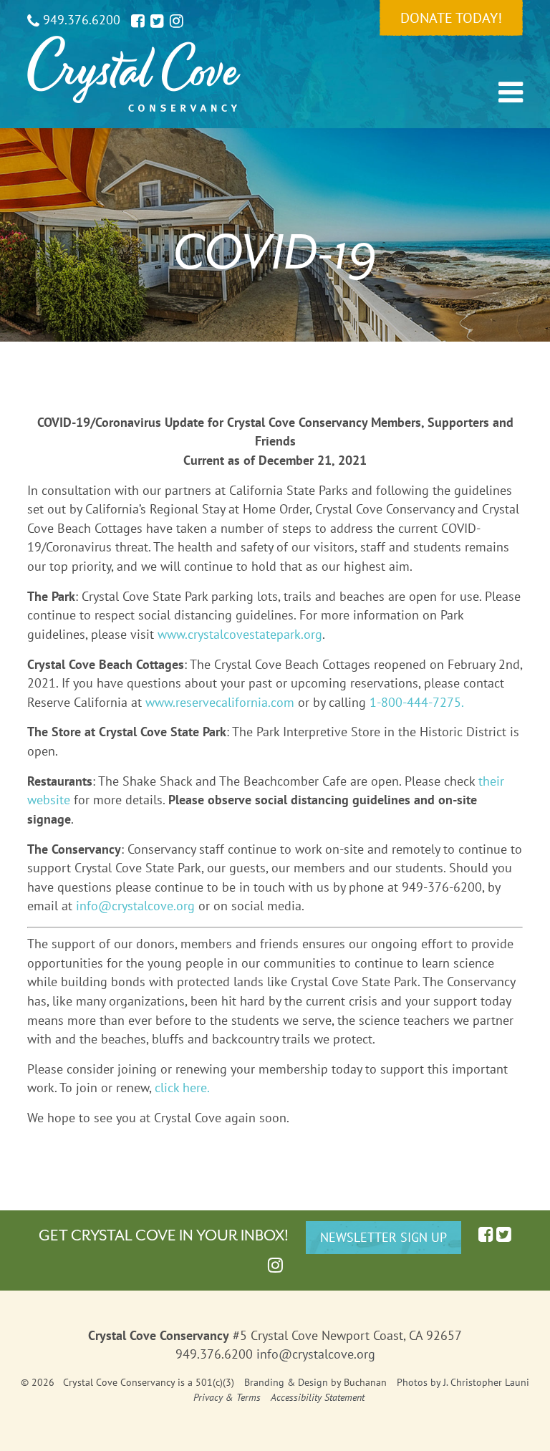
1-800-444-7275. (417, 702)
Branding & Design (286, 1382)
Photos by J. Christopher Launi (463, 1382)
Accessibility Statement (318, 1397)
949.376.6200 (79, 19)
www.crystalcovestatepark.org (240, 634)
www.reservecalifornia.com (219, 702)
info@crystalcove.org (135, 905)
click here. (182, 1087)
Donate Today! (451, 18)
